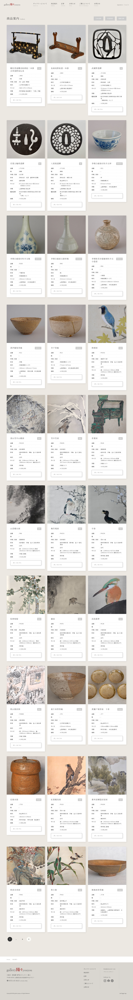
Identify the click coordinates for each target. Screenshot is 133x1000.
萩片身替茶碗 (57, 709)
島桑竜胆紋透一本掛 (60, 68)
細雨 (53, 619)
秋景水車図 (15, 890)
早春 (94, 528)
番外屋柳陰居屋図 (100, 799)
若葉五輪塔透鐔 (17, 163)
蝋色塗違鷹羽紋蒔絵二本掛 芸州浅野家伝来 (23, 69)
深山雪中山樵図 (17, 438)
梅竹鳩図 (55, 528)
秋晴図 (95, 348)
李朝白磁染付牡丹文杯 (102, 163)
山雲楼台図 (15, 528)
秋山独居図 (15, 709)
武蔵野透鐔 (97, 68)
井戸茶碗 (55, 348)
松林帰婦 (14, 619)
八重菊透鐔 (56, 163)
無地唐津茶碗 (98, 890)
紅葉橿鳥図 (56, 799)
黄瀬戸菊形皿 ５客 (101, 709)
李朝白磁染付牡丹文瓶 (20, 258)
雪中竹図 (55, 438)
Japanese (120, 4)
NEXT (29, 939)
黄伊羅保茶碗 (16, 348)
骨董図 (95, 438)
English (126, 4)
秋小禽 (54, 890)
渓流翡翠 (96, 619)
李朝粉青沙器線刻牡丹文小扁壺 (103, 260)
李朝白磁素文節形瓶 (60, 258)
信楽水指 (14, 799)
